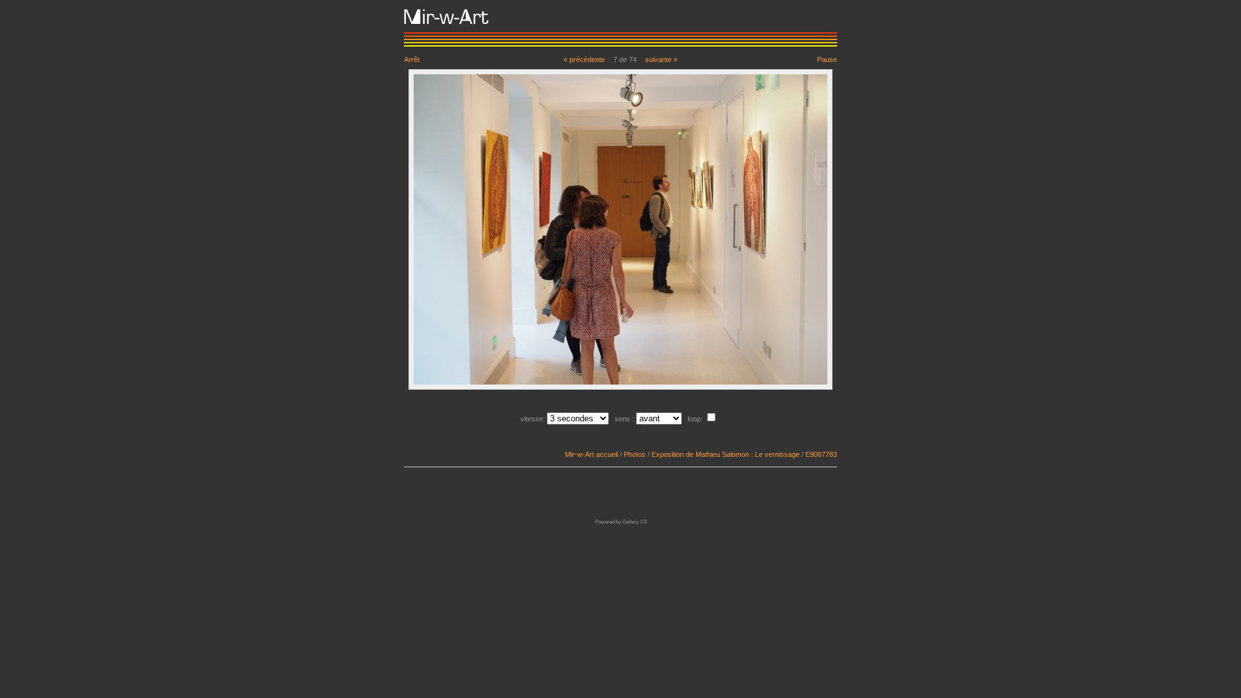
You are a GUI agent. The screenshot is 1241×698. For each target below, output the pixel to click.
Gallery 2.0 (634, 522)
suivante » (661, 59)
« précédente (584, 59)
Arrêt (411, 59)
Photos (635, 454)
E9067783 (821, 454)
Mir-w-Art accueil (591, 454)
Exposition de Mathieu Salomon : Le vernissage (726, 454)
